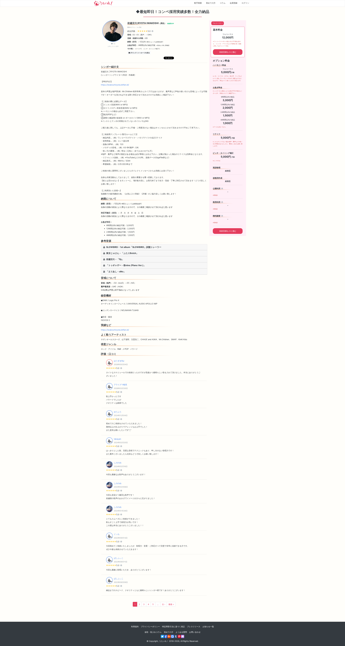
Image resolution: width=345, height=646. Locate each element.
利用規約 (135, 626)
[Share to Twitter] (162, 636)
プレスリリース (193, 626)
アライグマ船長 (120, 384)
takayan (117, 439)
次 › (163, 604)
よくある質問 (181, 632)
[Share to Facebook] (165, 636)
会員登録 (233, 3)
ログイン (245, 3)
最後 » (171, 604)
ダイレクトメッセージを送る (140, 53)
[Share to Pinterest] (179, 636)
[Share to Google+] (169, 636)
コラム (222, 3)
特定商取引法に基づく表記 (173, 626)
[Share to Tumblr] (175, 636)
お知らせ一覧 (208, 626)
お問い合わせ (195, 632)
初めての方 (210, 3)
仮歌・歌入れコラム (153, 632)
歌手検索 (198, 3)
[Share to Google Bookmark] (172, 636)
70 (113, 45)
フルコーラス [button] (217, 23)
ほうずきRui (119, 361)
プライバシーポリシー (150, 626)
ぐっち (117, 534)
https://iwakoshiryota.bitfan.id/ (115, 85)
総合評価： (139, 31)
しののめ (117, 463)
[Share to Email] (182, 636)
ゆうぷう (117, 412)
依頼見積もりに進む (227, 52)
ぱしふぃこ (118, 558)
